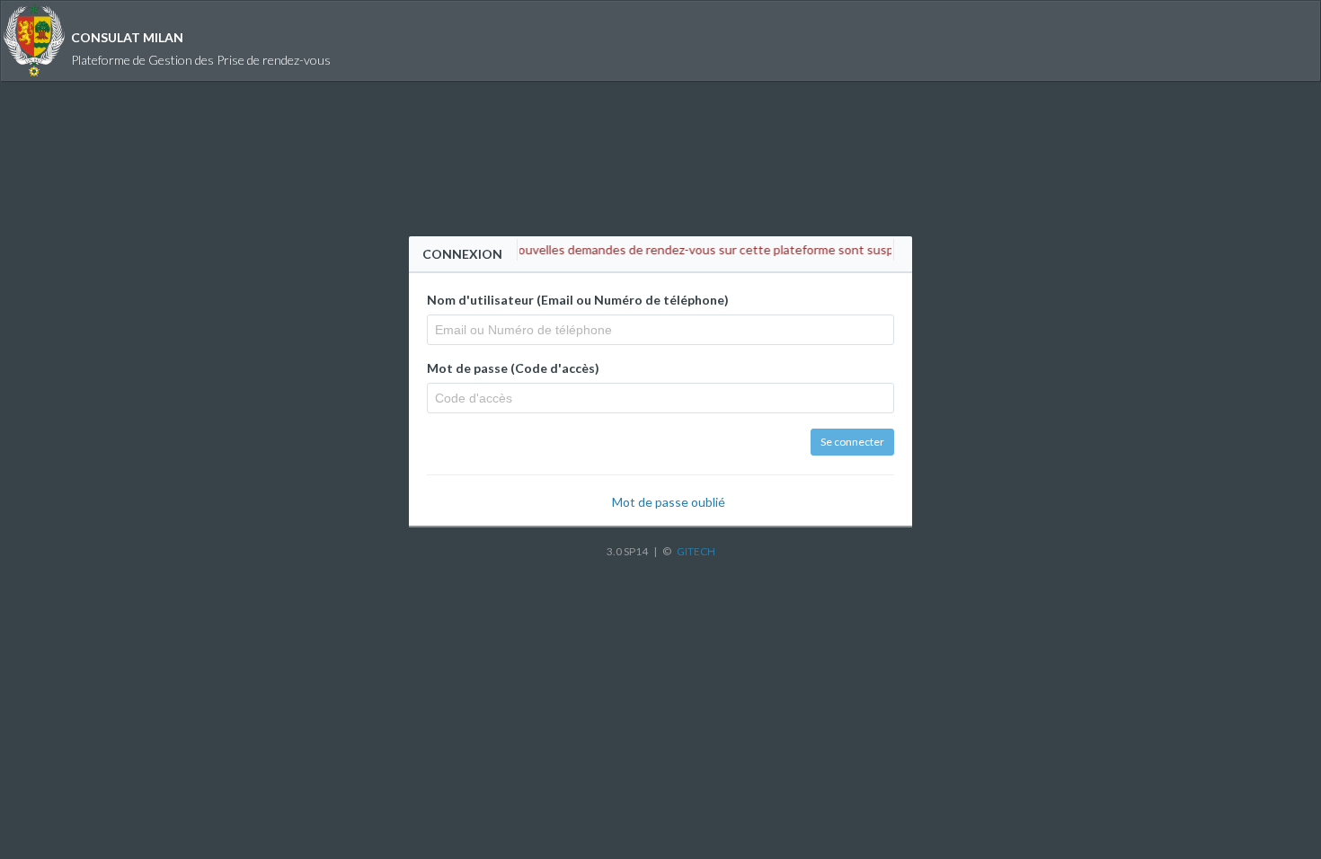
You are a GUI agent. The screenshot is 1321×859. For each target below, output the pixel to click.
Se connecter (852, 441)
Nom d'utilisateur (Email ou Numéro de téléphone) (578, 299)
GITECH (696, 551)
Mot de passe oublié (668, 501)
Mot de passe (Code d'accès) (513, 368)
